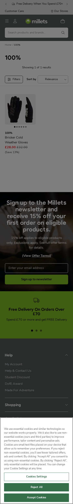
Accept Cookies (36, 497)
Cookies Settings (36, 476)
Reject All (36, 487)
